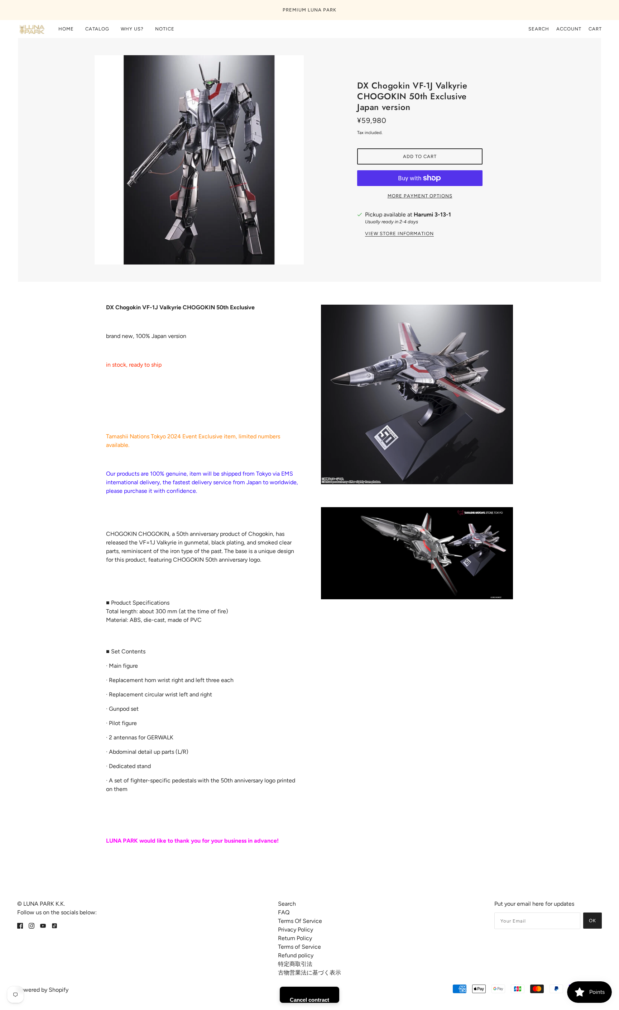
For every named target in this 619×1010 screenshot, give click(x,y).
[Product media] (417, 394)
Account (568, 29)
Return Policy (295, 938)
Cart (595, 29)
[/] (31, 29)
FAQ (283, 912)
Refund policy (295, 955)
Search (538, 29)
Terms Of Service (300, 921)
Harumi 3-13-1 (432, 214)
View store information (399, 233)
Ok (592, 920)
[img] (20, 925)
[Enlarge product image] (199, 160)
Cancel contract (309, 1000)
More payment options (420, 196)
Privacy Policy (295, 929)
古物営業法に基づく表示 (309, 972)
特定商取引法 (295, 964)
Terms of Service (299, 946)
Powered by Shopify (42, 989)
